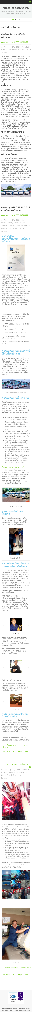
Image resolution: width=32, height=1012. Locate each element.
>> (4, 974)
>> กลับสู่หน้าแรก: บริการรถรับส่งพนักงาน (15, 746)
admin (5, 42)
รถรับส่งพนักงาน (21, 225)
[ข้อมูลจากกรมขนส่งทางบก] (13, 467)
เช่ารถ (14, 228)
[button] (13, 633)
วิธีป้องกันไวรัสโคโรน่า (16, 772)
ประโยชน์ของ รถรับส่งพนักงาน (13, 36)
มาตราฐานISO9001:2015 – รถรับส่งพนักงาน (15, 209)
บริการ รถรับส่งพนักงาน (16, 7)
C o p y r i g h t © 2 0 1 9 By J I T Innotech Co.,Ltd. (17, 1010)
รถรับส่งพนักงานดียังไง (16, 50)
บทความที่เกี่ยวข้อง (21, 42)
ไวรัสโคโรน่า (12, 775)
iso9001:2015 (6, 223)
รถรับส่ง (11, 225)
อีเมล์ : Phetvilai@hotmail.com (9, 1008)
